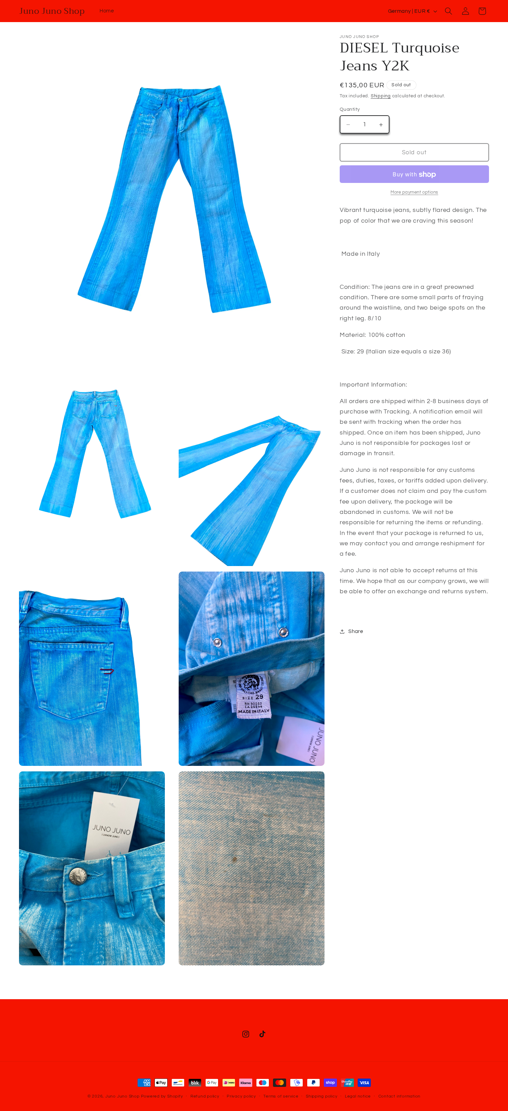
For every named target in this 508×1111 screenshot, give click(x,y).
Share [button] (355, 631)
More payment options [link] (414, 192)
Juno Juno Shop (122, 1096)
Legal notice (358, 1096)
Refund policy (204, 1096)
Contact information (399, 1096)
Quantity (350, 109)
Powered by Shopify (162, 1096)
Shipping (381, 96)
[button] (448, 11)
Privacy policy (241, 1096)
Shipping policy (322, 1096)
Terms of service (280, 1096)
